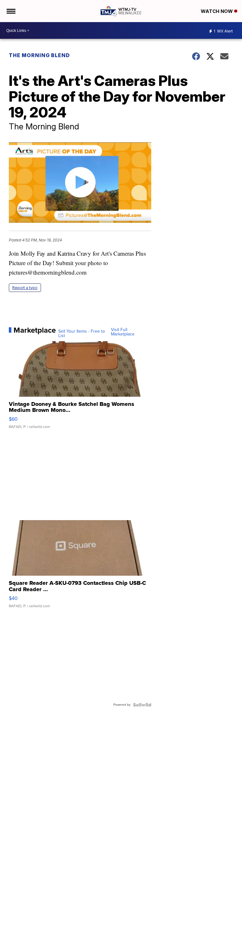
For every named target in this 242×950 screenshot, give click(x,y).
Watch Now (217, 11)
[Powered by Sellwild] (142, 705)
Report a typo (24, 287)
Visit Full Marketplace (123, 332)
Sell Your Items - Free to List (81, 333)
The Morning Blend (39, 55)
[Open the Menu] (10, 11)
